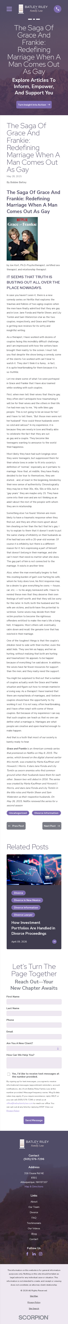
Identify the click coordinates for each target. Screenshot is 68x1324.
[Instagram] (40, 1254)
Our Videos (34, 1228)
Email (9, 1031)
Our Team (33, 1207)
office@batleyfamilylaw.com (19, 1103)
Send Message (34, 1120)
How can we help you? (20, 1055)
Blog (34, 1233)
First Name (12, 996)
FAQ (33, 1217)
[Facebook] (27, 1254)
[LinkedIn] (34, 1254)
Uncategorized (18, 813)
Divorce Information (46, 813)
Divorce (34, 1212)
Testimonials (34, 1223)
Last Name (12, 1008)
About (34, 1201)
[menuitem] (34, 1296)
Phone (10, 1020)
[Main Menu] (9, 9)
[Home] (33, 9)
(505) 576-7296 (34, 1159)
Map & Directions (34, 1186)
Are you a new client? (19, 1043)
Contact (34, 1239)
